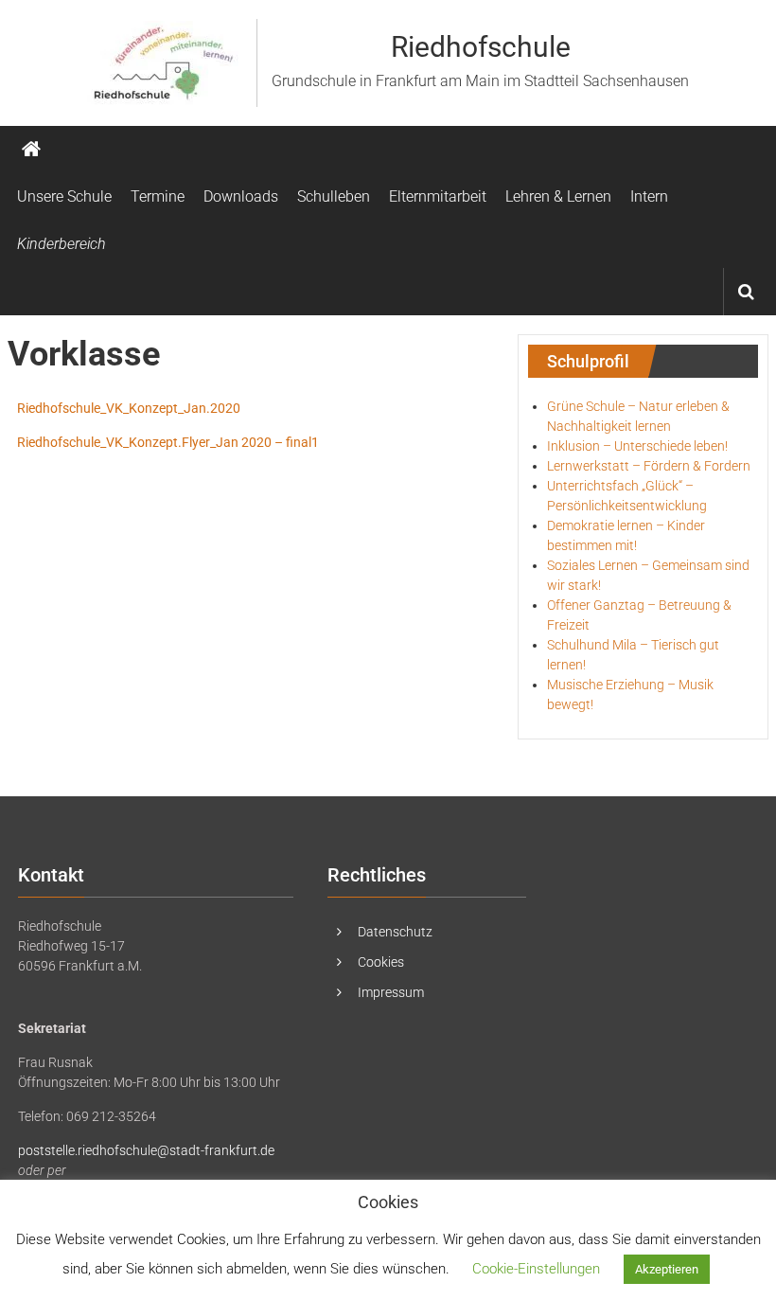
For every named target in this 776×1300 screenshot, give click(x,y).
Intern (649, 196)
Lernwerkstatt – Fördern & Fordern (648, 465)
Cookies (381, 962)
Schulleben (333, 196)
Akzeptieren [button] (666, 1269)
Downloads (240, 196)
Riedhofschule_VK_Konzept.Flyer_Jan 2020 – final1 (168, 442)
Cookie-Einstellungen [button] (536, 1268)
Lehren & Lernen (558, 196)
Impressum (391, 992)
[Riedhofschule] (31, 149)
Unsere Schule (64, 196)
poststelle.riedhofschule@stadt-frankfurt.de (146, 1150)
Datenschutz (395, 931)
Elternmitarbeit (437, 196)
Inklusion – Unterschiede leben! (637, 446)
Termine (158, 196)
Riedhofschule (481, 46)
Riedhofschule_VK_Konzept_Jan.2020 (128, 408)
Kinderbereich (61, 244)
